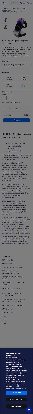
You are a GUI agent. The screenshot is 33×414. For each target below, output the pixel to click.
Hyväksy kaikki (16, 393)
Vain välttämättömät (16, 399)
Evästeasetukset (16, 406)
